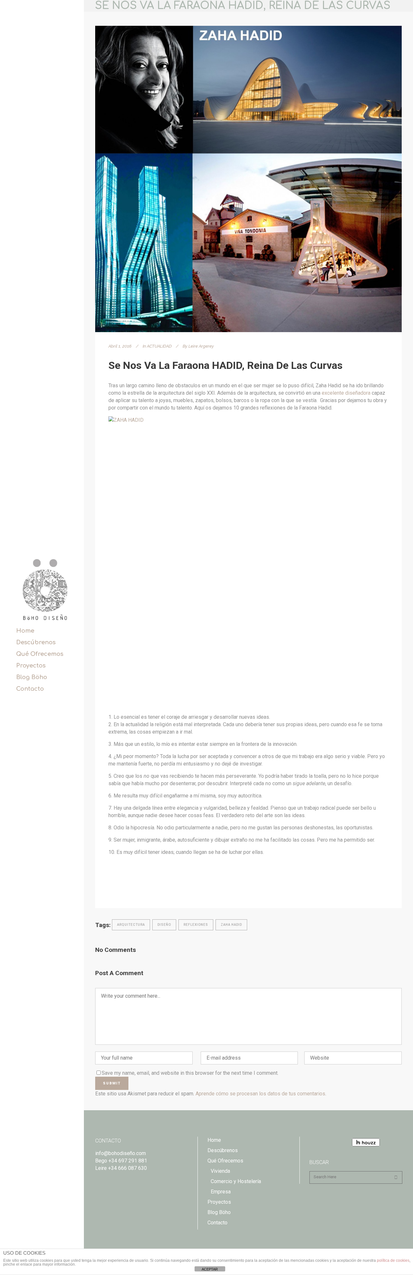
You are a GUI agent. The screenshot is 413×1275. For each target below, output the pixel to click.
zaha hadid (231, 924)
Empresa (221, 1192)
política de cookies (393, 1260)
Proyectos (219, 1202)
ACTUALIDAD (159, 346)
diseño (164, 924)
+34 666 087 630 (127, 1168)
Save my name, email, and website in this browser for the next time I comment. (190, 1073)
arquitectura (131, 924)
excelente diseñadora (346, 393)
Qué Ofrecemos (225, 1161)
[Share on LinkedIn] (132, 887)
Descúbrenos (222, 1150)
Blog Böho (219, 1212)
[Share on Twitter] (122, 887)
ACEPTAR (210, 1269)
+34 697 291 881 (127, 1161)
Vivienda (220, 1171)
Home (214, 1140)
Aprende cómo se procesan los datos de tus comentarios (260, 1094)
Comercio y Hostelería (236, 1181)
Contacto (217, 1223)
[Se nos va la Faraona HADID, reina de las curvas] (248, 179)
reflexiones (196, 924)
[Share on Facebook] (111, 887)
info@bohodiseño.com (120, 1153)
